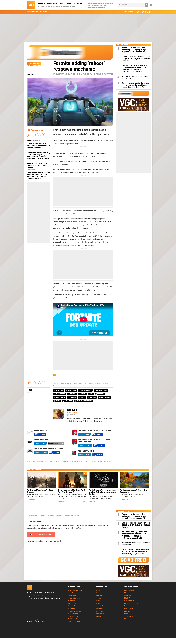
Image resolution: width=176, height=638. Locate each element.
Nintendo (56, 6)
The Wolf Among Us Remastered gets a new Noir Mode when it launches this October (103, 492)
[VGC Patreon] (136, 12)
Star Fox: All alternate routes (97, 5)
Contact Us (72, 601)
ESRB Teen (73, 397)
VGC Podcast (73, 616)
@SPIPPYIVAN (71, 415)
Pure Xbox (128, 606)
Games (98, 603)
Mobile (72, 6)
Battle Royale (60, 397)
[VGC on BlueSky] (143, 12)
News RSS (99, 611)
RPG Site (127, 611)
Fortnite (84, 140)
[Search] (146, 5)
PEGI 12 (83, 397)
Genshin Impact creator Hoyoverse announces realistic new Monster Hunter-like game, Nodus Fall (135, 85)
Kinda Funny (128, 598)
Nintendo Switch (86, 390)
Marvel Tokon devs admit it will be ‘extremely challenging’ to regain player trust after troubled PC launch (136, 50)
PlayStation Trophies (131, 603)
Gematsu (127, 595)
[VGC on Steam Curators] (150, 12)
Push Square (128, 608)
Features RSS (100, 614)
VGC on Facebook (74, 611)
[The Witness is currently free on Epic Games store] (134, 480)
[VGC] (31, 5)
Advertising (72, 595)
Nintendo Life (129, 601)
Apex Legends (58, 144)
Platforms (99, 608)
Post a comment (37, 130)
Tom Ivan (30, 74)
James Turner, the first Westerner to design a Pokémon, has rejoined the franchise (136, 59)
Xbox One (72, 394)
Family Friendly (105, 397)
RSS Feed (71, 608)
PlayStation (42, 6)
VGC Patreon (73, 614)
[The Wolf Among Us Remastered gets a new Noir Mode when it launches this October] (103, 480)
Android (83, 394)
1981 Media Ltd (34, 592)
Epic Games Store (101, 390)
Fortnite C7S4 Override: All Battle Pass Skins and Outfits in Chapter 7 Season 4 (38, 146)
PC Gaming (65, 6)
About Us (71, 593)
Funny (58, 401)
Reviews (52, 4)
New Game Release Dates (96, 7)
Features (66, 4)
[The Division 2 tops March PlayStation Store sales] (41, 480)
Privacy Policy (73, 603)
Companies (100, 606)
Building (93, 397)
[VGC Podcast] (138, 12)
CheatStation (129, 590)
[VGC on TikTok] (147, 12)
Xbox (50, 6)
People (98, 601)
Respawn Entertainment (65, 219)
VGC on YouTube (74, 621)
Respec (126, 614)
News (41, 4)
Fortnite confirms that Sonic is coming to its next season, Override (38, 165)
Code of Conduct (74, 598)
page (99, 525)
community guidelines (73, 515)
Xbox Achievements (131, 619)
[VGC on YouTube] (145, 12)
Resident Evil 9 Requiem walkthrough (100, 3)
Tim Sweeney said (86, 284)
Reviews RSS (100, 616)
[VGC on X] (140, 12)
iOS (91, 394)
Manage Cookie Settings (76, 590)
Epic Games (70, 284)
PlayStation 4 (60, 394)
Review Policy (73, 606)
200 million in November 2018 (88, 287)
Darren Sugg (72, 390)
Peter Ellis (59, 390)
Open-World (68, 401)
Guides (78, 4)
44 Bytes (40, 621)
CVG (126, 593)
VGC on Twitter (73, 619)
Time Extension (129, 616)
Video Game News (35, 63)
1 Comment (83, 501)
